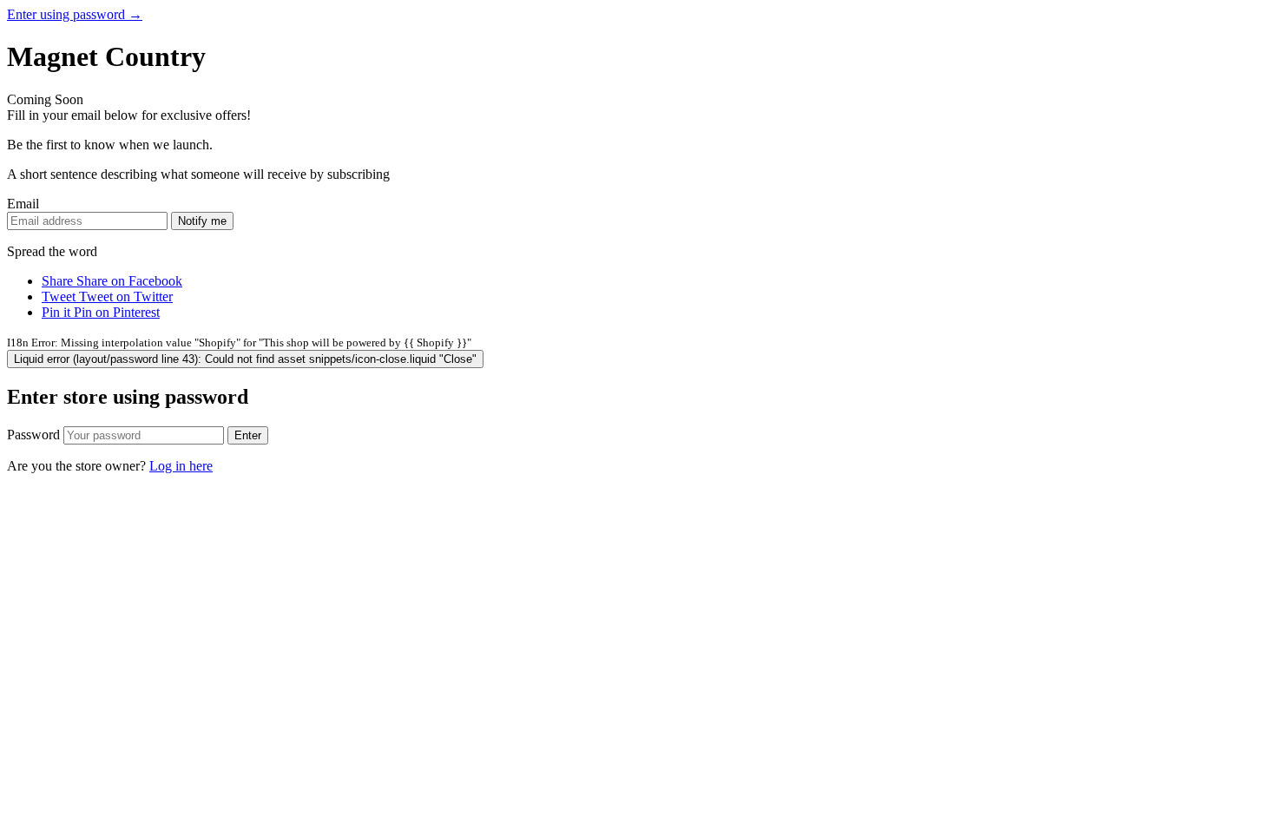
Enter (247, 435)
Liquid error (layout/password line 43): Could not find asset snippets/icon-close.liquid (245, 359)
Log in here (181, 465)
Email (23, 203)
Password (33, 434)
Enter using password (74, 14)
